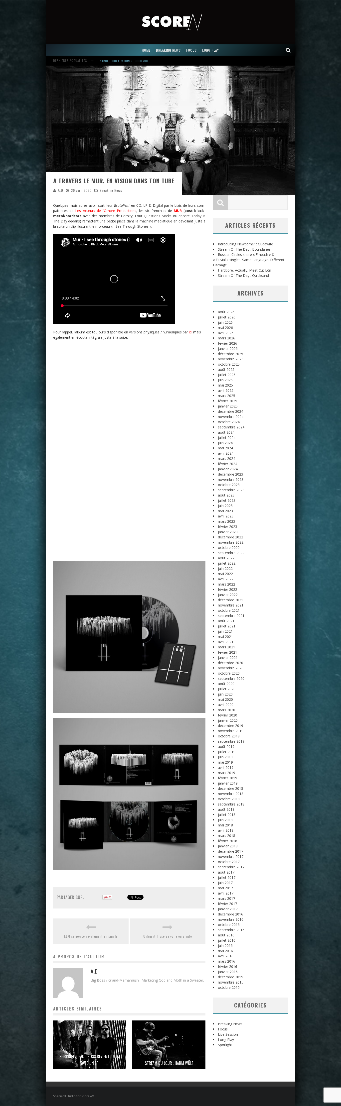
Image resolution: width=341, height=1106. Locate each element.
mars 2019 (226, 772)
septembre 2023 (231, 490)
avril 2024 (225, 453)
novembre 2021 (230, 605)
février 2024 (227, 463)
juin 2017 (225, 882)
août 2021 (226, 620)
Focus (223, 1029)
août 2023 (226, 495)
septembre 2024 (231, 427)
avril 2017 (225, 893)
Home (146, 50)
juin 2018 (225, 819)
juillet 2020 (226, 689)
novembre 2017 (230, 856)
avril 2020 (225, 704)
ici (190, 332)
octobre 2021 (229, 610)
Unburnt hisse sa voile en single (167, 936)
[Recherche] (288, 50)
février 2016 (227, 966)
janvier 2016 (228, 971)
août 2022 (226, 558)
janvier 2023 (228, 531)
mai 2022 (225, 573)
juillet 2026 (226, 317)
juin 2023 (225, 505)
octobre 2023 (229, 484)
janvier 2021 (228, 657)
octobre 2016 (229, 924)
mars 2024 (226, 458)
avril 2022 (225, 579)
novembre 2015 (230, 982)
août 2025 (226, 369)
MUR (178, 210)
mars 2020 (226, 709)
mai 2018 (225, 825)
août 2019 (226, 746)
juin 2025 (225, 380)
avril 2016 (225, 956)
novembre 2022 (230, 542)
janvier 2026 (228, 348)
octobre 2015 (229, 987)
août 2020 (226, 683)
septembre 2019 (231, 741)
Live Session (228, 1034)
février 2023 (227, 526)
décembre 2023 (230, 474)
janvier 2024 (228, 469)
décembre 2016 (230, 914)
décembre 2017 (230, 851)
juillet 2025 (226, 374)
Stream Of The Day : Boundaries (122, 61)
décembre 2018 (230, 788)
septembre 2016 (231, 929)
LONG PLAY (210, 50)
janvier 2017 (228, 908)
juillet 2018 (226, 814)
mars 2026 (226, 338)
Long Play (226, 1039)
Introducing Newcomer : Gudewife (245, 244)
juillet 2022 (226, 563)
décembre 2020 (230, 662)
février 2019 (227, 778)
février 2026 (227, 343)
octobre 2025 (229, 364)
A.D (60, 190)
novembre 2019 (230, 730)
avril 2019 (225, 767)
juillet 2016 (226, 940)
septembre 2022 (231, 552)
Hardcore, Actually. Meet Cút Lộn (244, 270)
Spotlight (225, 1044)
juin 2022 (225, 568)
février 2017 (227, 903)
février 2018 (227, 840)
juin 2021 (225, 631)
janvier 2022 (228, 594)
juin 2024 (225, 442)
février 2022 (227, 589)
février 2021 (227, 652)
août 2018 (226, 809)
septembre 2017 (231, 867)
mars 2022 (226, 584)
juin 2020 (225, 694)
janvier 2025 (228, 406)
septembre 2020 (231, 678)
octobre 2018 (229, 799)
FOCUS (191, 50)
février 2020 (227, 715)
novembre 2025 (230, 359)
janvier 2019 (228, 783)
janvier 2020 (228, 720)
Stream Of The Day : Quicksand (243, 275)
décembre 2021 (230, 600)
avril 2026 (225, 332)
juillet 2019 (226, 751)
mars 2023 (226, 521)
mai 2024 (225, 448)
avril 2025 (225, 390)
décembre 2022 (230, 537)
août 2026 (226, 311)
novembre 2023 (230, 479)
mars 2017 (226, 898)
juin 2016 (225, 945)
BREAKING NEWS (168, 50)
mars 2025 (226, 395)
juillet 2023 (226, 500)
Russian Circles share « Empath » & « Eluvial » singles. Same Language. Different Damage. (248, 259)
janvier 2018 (228, 846)
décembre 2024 (230, 411)
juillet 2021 (226, 626)
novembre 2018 (230, 793)
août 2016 (226, 935)
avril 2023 (225, 516)
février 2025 (227, 401)
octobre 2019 (229, 736)
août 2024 (226, 432)
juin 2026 (225, 322)
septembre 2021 (231, 615)
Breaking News (111, 190)
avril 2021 (225, 641)
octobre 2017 (229, 861)
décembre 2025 (230, 353)
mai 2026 (225, 327)
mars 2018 (226, 835)
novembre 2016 (230, 919)
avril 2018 (225, 830)
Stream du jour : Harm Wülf (169, 1063)
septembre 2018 (231, 804)
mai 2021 (225, 636)
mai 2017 (225, 888)
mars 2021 (226, 647)
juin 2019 (225, 757)
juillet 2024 (226, 437)
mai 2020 (225, 699)
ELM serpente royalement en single (91, 936)
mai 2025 (225, 385)
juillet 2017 (226, 877)
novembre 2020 (230, 668)
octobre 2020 (229, 673)
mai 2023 (225, 510)
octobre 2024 (229, 421)
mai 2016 (225, 950)
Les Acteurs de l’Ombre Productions (105, 210)
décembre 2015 (230, 977)
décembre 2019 (230, 725)
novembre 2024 (230, 416)
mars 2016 (226, 961)
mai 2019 (225, 762)
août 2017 (226, 872)
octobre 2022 (229, 547)
